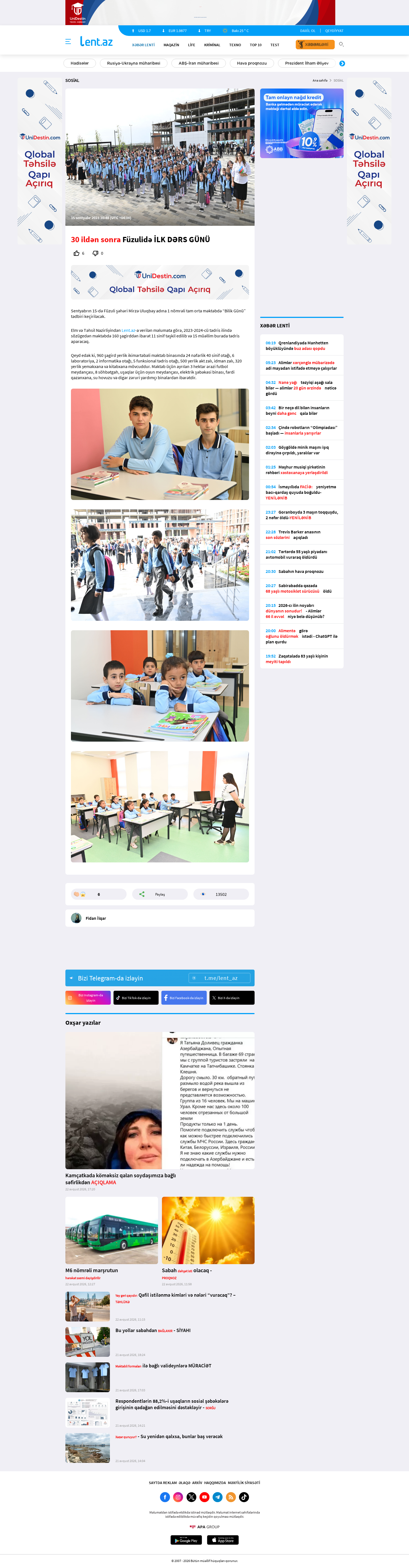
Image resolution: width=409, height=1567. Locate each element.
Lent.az (128, 330)
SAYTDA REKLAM (163, 1482)
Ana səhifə (320, 80)
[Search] (341, 43)
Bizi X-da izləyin (229, 998)
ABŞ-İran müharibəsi (199, 63)
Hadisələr (80, 63)
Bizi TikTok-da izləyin (136, 998)
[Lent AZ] (96, 41)
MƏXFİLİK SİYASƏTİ (244, 1482)
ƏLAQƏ (184, 1482)
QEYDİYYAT (334, 30)
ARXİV (197, 1482)
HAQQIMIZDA (215, 1482)
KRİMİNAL (212, 44)
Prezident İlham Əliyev (307, 63)
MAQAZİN (171, 44)
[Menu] (68, 42)
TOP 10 (256, 44)
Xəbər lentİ (143, 44)
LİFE (191, 44)
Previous (66, 63)
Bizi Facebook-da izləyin (186, 998)
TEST (274, 44)
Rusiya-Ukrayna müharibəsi (133, 63)
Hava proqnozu (252, 63)
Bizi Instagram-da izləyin (90, 997)
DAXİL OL (308, 30)
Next (342, 63)
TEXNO (235, 44)
